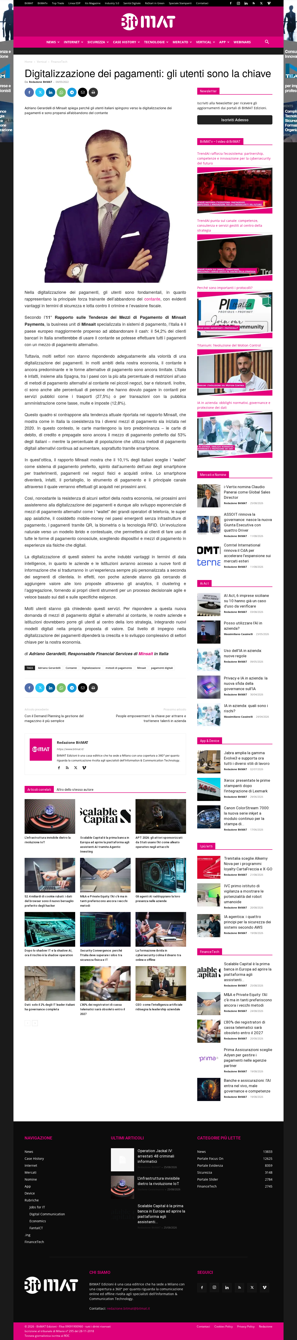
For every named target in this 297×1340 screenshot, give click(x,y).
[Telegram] (72, 92)
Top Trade (58, 3)
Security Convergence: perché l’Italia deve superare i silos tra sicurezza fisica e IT (101, 955)
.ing (27, 1235)
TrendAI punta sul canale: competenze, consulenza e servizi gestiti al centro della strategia (229, 225)
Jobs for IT (37, 1207)
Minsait (146, 654)
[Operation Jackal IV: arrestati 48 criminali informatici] (122, 1159)
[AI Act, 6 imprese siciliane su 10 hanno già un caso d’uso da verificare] (208, 604)
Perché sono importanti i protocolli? (224, 287)
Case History (124, 42)
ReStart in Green (155, 3)
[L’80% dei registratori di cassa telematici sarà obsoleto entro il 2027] (105, 983)
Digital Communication (47, 1214)
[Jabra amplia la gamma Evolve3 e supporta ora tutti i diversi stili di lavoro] (208, 761)
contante (152, 299)
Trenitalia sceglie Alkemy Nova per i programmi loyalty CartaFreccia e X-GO (248, 863)
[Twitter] (261, 3)
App (222, 42)
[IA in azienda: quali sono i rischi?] (208, 714)
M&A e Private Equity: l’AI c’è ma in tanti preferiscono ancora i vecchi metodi (103, 901)
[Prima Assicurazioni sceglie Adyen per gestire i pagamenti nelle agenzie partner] (208, 1058)
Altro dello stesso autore (75, 789)
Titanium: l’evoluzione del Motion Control (229, 345)
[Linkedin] (245, 3)
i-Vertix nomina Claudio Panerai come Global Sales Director (247, 492)
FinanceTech (34, 1242)
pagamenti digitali (162, 668)
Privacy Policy (246, 1326)
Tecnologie (154, 42)
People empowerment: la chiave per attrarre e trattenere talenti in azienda (151, 718)
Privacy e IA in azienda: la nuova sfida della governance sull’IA (246, 683)
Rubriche (32, 1200)
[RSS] (253, 3)
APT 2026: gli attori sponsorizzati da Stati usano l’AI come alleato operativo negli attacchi (159, 842)
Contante (71, 668)
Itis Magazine (92, 3)
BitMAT (29, 3)
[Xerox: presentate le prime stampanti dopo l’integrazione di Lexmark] (208, 789)
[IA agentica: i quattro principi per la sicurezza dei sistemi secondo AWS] (208, 925)
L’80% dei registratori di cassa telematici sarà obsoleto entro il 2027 (102, 1009)
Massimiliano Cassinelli (238, 634)
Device (30, 1193)
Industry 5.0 (112, 3)
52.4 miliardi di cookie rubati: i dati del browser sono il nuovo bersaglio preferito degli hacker (49, 901)
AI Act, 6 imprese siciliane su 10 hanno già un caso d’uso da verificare (246, 600)
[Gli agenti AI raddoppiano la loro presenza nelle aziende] (161, 875)
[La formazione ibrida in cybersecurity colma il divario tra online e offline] (161, 929)
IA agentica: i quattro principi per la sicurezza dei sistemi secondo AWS (247, 922)
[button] (266, 42)
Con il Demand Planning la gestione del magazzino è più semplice (54, 718)
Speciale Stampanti (180, 3)
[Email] (82, 92)
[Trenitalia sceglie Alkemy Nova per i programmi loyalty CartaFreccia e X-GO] (208, 867)
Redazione (265, 1326)
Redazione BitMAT (40, 82)
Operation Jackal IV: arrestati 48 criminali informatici (156, 1156)
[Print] (93, 92)
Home (28, 62)
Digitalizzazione (91, 668)
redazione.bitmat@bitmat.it (128, 1308)
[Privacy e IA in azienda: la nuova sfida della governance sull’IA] (208, 687)
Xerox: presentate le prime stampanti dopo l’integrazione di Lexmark (247, 785)
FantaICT (36, 1228)
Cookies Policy (223, 1326)
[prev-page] (27, 1023)
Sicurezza (96, 42)
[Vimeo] (268, 3)
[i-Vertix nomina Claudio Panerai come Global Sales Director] (208, 495)
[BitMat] (148, 21)
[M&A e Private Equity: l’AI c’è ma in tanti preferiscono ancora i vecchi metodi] (105, 875)
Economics (37, 1221)
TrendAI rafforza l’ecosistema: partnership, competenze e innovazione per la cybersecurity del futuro (234, 158)
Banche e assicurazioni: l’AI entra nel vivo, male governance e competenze (247, 1085)
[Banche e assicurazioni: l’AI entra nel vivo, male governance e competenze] (208, 1089)
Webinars (242, 42)
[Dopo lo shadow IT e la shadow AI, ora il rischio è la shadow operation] (50, 929)
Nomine (31, 1179)
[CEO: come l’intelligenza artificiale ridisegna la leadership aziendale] (161, 983)
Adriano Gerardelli (49, 668)
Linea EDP (74, 3)
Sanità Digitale (132, 3)
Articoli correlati (39, 789)
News (51, 42)
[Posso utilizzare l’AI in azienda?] (208, 632)
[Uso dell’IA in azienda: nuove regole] (208, 659)
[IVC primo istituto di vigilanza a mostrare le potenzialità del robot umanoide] (208, 894)
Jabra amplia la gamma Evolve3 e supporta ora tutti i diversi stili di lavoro (247, 758)
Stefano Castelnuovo (151, 1189)
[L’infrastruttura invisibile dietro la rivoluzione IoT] (50, 816)
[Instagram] (238, 3)
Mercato (180, 42)
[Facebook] (230, 3)
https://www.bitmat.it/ (70, 749)
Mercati (30, 1172)
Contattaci (202, 3)
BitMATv (43, 3)
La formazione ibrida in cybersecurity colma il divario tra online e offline (158, 955)
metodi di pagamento (119, 668)
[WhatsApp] (61, 92)
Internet (72, 42)
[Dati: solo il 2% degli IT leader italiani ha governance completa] (50, 983)
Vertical (203, 42)
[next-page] (35, 1023)
